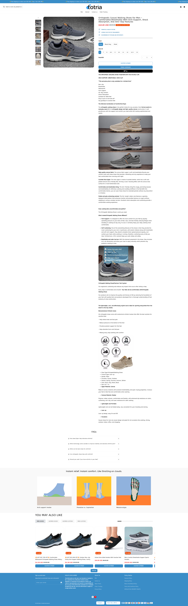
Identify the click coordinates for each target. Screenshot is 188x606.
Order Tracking (103, 12)
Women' (87, 12)
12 (127, 52)
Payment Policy (128, 578)
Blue (100, 44)
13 (137, 52)
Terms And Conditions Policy (131, 586)
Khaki (115, 44)
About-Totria (98, 583)
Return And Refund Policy (130, 583)
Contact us (94, 12)
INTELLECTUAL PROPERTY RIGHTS (132, 589)
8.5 (111, 52)
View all (94, 570)
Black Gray (108, 44)
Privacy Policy (98, 589)
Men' (82, 12)
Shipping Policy (128, 581)
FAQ (96, 578)
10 (119, 52)
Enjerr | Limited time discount (44, 603)
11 (123, 52)
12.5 (132, 52)
